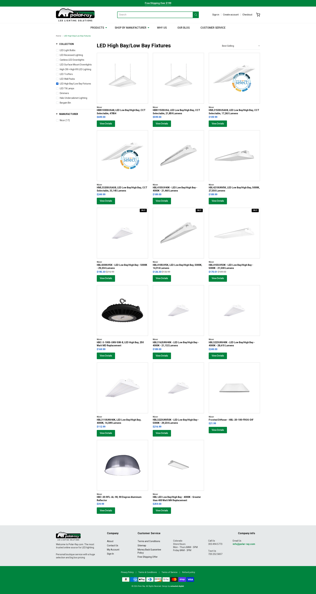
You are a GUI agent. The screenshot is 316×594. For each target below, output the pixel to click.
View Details (106, 123)
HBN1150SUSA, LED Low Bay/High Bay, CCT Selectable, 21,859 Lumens (176, 111)
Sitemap (142, 545)
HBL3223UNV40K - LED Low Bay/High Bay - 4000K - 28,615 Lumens (232, 344)
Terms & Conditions (147, 572)
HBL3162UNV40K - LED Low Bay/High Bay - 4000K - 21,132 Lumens (176, 344)
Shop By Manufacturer (130, 28)
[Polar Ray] (75, 14)
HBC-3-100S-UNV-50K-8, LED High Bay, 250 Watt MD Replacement (120, 344)
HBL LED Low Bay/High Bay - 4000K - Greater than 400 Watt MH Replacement (177, 498)
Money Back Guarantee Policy (149, 551)
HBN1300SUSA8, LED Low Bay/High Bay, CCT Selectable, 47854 (121, 111)
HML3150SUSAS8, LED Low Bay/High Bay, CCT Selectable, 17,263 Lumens (234, 111)
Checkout (247, 14)
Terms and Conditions (149, 541)
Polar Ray (141, 586)
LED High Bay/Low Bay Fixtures (77, 36)
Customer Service (212, 28)
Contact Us (112, 545)
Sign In (110, 554)
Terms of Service (169, 572)
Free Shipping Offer (148, 557)
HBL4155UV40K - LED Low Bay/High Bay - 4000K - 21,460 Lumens (175, 189)
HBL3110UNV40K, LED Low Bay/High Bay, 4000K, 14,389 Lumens (119, 421)
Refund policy (188, 572)
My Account (113, 549)
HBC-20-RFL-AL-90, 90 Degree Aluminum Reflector (119, 498)
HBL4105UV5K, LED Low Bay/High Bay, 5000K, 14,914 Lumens (177, 266)
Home (58, 36)
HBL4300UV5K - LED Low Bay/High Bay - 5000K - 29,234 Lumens (122, 266)
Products (97, 28)
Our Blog (183, 28)
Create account (231, 14)
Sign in (215, 14)
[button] (65, 44)
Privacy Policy (127, 572)
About (110, 541)
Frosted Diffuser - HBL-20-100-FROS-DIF (231, 420)
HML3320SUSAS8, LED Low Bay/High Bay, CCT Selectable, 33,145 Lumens (122, 189)
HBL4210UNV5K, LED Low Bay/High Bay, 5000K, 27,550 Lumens (234, 189)
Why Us (162, 28)
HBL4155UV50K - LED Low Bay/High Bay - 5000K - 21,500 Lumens (231, 266)
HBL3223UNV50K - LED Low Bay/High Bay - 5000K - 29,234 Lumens (176, 421)
